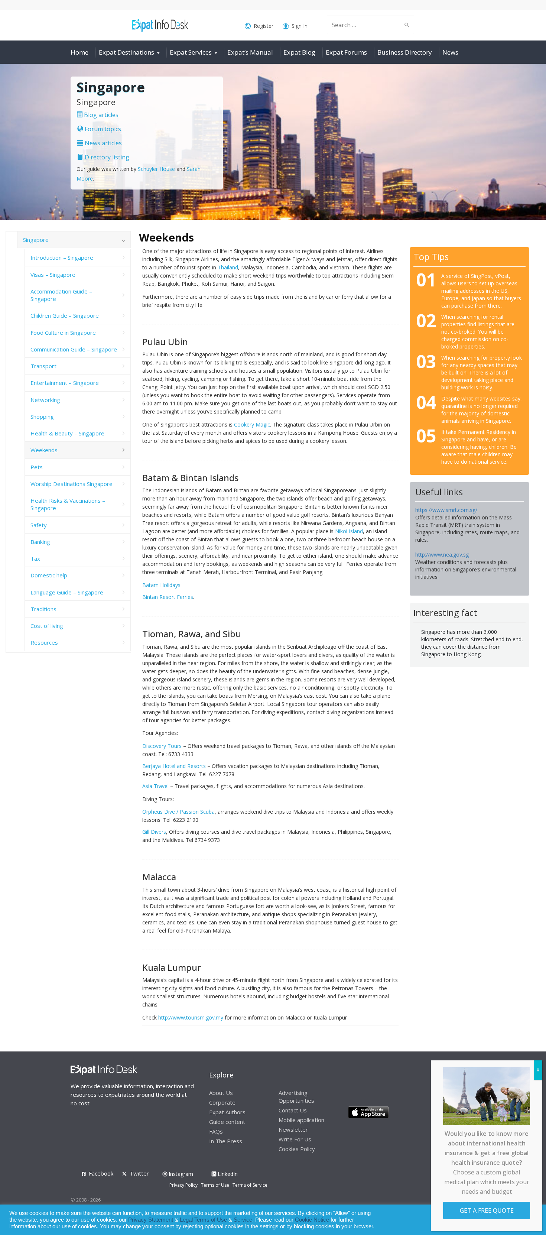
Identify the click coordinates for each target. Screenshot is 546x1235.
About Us (221, 1092)
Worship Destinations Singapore (71, 483)
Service (243, 1220)
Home (79, 52)
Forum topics (102, 129)
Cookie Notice (312, 1220)
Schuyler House (156, 168)
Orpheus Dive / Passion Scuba (178, 811)
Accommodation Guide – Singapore (61, 295)
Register (263, 25)
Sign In (300, 25)
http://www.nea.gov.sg (442, 554)
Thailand (228, 267)
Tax (35, 558)
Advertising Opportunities (296, 1096)
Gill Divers (154, 831)
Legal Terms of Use (203, 1220)
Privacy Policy (183, 1185)
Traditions (43, 609)
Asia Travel (155, 786)
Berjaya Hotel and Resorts (174, 765)
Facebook (101, 1173)
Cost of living (46, 625)
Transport (43, 366)
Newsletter (293, 1129)
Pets (36, 467)
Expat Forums (346, 52)
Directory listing (106, 157)
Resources (44, 642)
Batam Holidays (161, 585)
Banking (40, 541)
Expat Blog (299, 52)
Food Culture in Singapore (63, 332)
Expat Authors (227, 1112)
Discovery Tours (162, 745)
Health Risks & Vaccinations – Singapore (67, 504)
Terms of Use (215, 1185)
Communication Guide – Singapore (73, 349)
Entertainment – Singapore (64, 382)
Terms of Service (250, 1185)
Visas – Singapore (52, 274)
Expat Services (191, 52)
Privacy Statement (150, 1220)
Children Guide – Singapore (64, 315)
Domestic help (48, 575)
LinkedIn (227, 1173)
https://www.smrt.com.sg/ (446, 509)
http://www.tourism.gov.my (190, 1017)
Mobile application (301, 1120)
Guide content (227, 1121)
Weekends (44, 450)
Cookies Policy (297, 1149)
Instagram (180, 1173)
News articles (102, 143)
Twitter (139, 1173)
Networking (45, 399)
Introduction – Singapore (61, 257)
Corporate (222, 1102)
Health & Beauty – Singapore (67, 433)
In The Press (225, 1141)
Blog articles (100, 115)
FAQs (216, 1131)
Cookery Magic (252, 424)
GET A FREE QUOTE (487, 1210)
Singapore (36, 239)
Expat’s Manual (250, 52)
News (450, 52)
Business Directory (404, 52)
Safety (38, 525)
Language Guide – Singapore (66, 592)
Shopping (42, 416)
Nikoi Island (349, 531)
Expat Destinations (126, 52)
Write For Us (295, 1139)
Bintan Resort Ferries (167, 596)
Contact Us (293, 1110)
